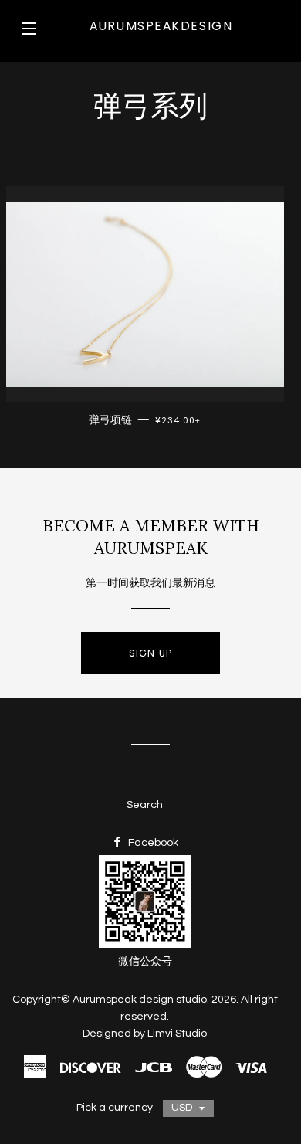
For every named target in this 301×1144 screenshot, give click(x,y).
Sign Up (151, 653)
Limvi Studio (177, 1033)
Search (145, 804)
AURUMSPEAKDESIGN (161, 26)
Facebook (152, 842)
